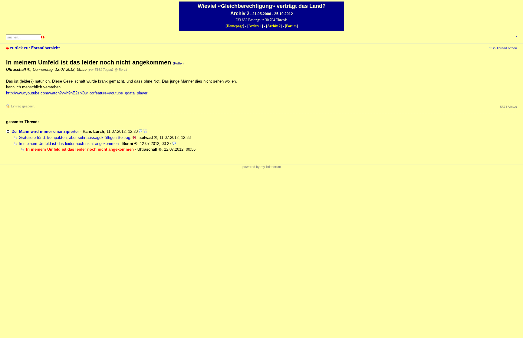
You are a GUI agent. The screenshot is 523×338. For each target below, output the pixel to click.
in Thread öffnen (505, 48)
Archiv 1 (255, 26)
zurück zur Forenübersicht (35, 48)
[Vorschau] (140, 131)
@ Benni (120, 69)
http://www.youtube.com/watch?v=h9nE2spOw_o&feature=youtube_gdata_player (76, 93)
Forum (291, 26)
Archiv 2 (274, 26)
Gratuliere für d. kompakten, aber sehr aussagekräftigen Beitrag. (75, 137)
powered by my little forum (261, 167)
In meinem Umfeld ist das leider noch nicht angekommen (69, 143)
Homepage (235, 26)
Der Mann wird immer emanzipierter (45, 131)
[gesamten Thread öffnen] (145, 131)
